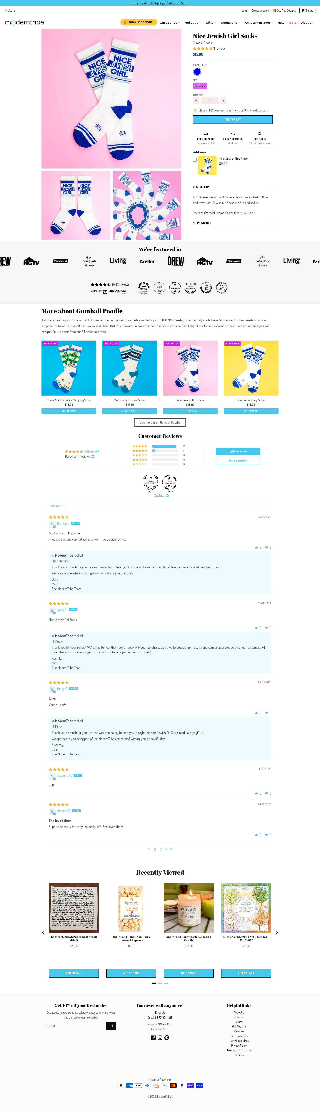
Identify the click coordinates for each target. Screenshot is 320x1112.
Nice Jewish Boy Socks (233, 158)
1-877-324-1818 (163, 1017)
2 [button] (155, 849)
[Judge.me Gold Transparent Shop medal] (175, 288)
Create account (260, 10)
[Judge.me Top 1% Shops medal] (206, 288)
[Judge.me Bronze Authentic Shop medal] (190, 288)
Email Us (160, 1012)
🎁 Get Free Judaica (284, 10)
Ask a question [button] (238, 460)
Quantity (198, 95)
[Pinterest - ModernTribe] (166, 1037)
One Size (200, 85)
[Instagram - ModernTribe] (160, 1037)
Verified (159, 495)
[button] (111, 99)
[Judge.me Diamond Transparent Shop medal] (169, 482)
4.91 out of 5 (91, 452)
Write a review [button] (238, 451)
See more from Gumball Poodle (160, 422)
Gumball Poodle (203, 43)
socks (89, 332)
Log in (245, 10)
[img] (59, 517)
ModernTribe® (165, 1096)
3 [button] (161, 849)
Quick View (207, 174)
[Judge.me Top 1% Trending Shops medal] (222, 288)
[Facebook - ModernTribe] (153, 1037)
